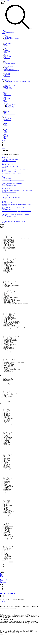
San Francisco (6, 135)
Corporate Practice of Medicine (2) (8, 239)
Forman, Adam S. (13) (6, 440)
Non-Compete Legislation (8, 88)
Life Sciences (6, 36)
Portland (5, 134)
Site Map (3, 601)
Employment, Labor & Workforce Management (11, 34)
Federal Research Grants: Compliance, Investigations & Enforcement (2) (14, 327)
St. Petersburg (6, 136)
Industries (3, 71)
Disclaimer (4, 602)
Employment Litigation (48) (7, 319)
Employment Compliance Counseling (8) (9, 248)
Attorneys (5, 31)
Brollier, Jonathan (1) (6, 416)
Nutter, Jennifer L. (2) (6, 500)
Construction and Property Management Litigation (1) (11, 300)
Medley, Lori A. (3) (6, 488)
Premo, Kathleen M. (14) (7, 512)
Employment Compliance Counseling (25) (9, 318)
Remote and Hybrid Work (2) (7, 363)
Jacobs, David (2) (6, 461)
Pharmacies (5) (5, 392)
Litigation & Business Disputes (9, 37)
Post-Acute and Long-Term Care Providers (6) (10, 394)
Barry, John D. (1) (6, 409)
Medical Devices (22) (6, 390)
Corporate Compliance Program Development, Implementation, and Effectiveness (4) (16, 303)
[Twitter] (2, 147)
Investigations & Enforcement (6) (8, 264)
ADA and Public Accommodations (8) (9, 291)
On (2, 628)
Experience (6, 55)
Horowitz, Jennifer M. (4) (7, 458)
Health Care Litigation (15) (7, 337)
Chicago (5, 125)
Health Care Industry (7, 41)
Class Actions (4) (6, 298)
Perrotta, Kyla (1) (6, 507)
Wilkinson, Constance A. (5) (7, 555)
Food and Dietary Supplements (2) (8, 383)
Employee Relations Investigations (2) (9, 247)
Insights (3, 92)
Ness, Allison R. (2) (6, 499)
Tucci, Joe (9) (5, 544)
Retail (5, 44)
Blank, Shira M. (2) (6, 411)
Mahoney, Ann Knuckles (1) (7, 478)
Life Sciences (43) (6, 346)
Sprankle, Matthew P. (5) (7, 534)
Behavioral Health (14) (6, 296)
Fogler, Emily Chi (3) (6, 439)
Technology (6, 45)
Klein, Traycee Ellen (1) (7, 466)
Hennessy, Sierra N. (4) (7, 457)
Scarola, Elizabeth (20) (6, 521)
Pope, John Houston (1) (7, 510)
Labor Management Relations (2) (8, 266)
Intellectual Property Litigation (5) (8, 342)
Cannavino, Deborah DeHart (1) (8, 418)
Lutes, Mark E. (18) (6, 477)
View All (5, 39)
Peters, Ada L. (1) (6, 508)
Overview (5, 53)
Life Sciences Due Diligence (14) (8, 347)
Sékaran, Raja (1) (6, 523)
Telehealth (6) (5, 280)
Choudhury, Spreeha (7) (7, 420)
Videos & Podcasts (7, 51)
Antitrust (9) (5, 293)
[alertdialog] (19, 622)
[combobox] (19, 228)
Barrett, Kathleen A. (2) (7, 408)
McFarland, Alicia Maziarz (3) (8, 486)
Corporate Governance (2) (7, 305)
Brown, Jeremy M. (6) (6, 417)
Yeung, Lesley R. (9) (6, 559)
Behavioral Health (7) (6, 233)
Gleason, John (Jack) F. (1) (7, 446)
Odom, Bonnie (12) (6, 503)
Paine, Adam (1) (5, 504)
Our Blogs (5, 49)
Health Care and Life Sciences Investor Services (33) (11, 336)
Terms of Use (4, 603)
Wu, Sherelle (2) (5, 557)
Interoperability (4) (6, 263)
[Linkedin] (2, 142)
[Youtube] (2, 143)
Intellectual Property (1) (7, 341)
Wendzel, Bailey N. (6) (6, 552)
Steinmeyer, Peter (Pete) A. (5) (8, 536)
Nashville (5, 131)
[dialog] (19, 607)
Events (5, 47)
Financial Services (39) (6, 382)
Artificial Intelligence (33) (7, 380)
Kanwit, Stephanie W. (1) (7, 464)
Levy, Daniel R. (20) (6, 475)
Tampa (5, 138)
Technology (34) (5, 397)
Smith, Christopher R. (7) (7, 531)
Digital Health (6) (6, 243)
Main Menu (7, 0)
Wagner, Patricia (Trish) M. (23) (8, 546)
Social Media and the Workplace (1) (8, 364)
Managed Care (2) (6, 270)
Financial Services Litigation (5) (8, 328)
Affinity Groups (8, 105)
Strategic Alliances (7, 58)
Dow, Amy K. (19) (6, 430)
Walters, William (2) (6, 547)
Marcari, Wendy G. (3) (6, 482)
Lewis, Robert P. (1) (6, 476)
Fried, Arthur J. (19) (6, 443)
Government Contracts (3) (7, 256)
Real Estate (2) (5, 361)
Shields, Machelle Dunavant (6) (8, 526)
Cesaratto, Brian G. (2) (6, 419)
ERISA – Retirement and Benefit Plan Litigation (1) (11, 323)
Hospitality (5, 42)
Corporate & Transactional (8, 65)
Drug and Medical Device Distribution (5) (9, 244)
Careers (5, 54)
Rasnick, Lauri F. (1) (6, 514)
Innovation (5, 112)
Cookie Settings (2, 28)
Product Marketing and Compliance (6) (9, 359)
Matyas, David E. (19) (6, 484)
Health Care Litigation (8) (7, 260)
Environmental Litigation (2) (7, 251)
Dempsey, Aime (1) (6, 429)
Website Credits (4, 604)
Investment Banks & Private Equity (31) (9, 388)
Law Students (6, 119)
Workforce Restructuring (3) (7, 286)
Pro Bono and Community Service (9, 114)
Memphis (5, 130)
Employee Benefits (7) (6, 246)
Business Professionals (7, 120)
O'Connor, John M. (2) (6, 502)
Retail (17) (5, 395)
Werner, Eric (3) (5, 554)
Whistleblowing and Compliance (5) (8, 371)
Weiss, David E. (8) (6, 551)
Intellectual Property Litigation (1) (8, 262)
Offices (5, 57)
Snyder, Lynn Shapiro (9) (7, 532)
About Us (3, 100)
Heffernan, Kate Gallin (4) (7, 455)
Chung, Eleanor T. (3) (6, 422)
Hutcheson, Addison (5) (7, 460)
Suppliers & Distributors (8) (7, 396)
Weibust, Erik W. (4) (6, 549)
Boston (5, 124)
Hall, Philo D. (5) (6, 452)
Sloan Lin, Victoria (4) (6, 530)
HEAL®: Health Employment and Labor (10, 85)
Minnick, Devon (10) (6, 491)
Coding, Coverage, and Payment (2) (8, 236)
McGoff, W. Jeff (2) (6, 487)
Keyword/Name (2, 226)
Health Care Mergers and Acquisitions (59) (9, 338)
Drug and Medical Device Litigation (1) (9, 245)
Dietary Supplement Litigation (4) (8, 242)
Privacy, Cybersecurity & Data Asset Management (11, 38)
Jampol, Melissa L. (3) (6, 462)
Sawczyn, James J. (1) (6, 520)
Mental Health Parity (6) (7, 271)
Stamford (5, 137)
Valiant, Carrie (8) (6, 545)
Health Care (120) (6, 334)
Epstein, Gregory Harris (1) (7, 432)
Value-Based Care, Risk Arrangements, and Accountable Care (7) (13, 369)
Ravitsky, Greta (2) (6, 515)
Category (1, 227)
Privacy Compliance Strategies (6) (8, 357)
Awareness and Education (10, 106)
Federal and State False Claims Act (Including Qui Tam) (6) (12, 326)
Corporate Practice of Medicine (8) (8, 306)
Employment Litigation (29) (7, 249)
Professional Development (10, 107)
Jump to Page (2, 0)
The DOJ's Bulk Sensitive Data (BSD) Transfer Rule (12, 84)
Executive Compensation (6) (7, 324)
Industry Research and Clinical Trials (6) (9, 339)
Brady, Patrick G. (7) (6, 414)
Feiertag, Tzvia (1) (6, 435)
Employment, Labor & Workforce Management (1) (11, 250)
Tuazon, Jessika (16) (6, 543)
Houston (5, 128)
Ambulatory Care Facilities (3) (8, 379)
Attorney (1, 403)
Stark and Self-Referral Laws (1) (8, 279)
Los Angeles (6, 129)
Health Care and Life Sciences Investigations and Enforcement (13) (13, 335)
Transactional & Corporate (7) (7, 282)
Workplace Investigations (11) (7, 374)
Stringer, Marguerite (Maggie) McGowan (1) (10, 538)
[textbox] (19, 228)
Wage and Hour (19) (6, 370)
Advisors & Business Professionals (9, 32)
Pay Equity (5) (5, 356)
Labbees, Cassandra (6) (7, 470)
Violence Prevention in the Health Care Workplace (11, 90)
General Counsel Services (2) (7, 255)
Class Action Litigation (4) (7, 235)
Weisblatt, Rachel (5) (6, 550)
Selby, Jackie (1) (5, 524)
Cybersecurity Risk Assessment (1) (8, 240)
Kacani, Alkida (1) (6, 463)
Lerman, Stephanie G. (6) (7, 474)
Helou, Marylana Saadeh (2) (7, 456)
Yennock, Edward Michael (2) (8, 558)
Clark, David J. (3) (6, 423)
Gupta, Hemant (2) (6, 451)
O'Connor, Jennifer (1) (6, 501)
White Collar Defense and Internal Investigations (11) (11, 372)
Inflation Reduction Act (7, 87)
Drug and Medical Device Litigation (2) (9, 315)
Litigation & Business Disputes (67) (8, 348)
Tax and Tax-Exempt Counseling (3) (8, 366)
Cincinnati (5, 126)
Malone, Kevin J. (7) (6, 479)
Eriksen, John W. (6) (6, 433)
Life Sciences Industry (7, 43)
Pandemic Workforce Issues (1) (8, 273)
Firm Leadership (6, 111)
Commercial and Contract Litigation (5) (9, 237)
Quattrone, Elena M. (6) (7, 513)
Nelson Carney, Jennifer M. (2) (8, 498)
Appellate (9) (5, 294)
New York (5, 132)
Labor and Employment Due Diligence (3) (9, 344)
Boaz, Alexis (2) (5, 412)
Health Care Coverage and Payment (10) (9, 258)
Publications (6, 50)
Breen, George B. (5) (6, 415)
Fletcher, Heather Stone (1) (7, 437)
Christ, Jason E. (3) (6, 421)
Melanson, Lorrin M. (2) (7, 489)
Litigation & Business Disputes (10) (8, 269)
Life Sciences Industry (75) (7, 389)
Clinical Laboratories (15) (7, 381)
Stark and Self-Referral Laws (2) (8, 365)
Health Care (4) (5, 257)
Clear (1, 560)
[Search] (17, 28)
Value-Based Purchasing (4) (7, 283)
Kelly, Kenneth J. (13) (6, 465)
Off (4, 628)
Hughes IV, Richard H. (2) (7, 459)
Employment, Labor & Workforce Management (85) (11, 321)
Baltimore (5, 123)
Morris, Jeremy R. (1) (6, 492)
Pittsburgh (5, 133)
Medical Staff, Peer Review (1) (8, 350)
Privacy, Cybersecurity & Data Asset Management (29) (11, 358)
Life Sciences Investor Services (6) (8, 268)
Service (1, 288)
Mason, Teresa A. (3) (6, 483)
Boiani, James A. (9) (6, 413)
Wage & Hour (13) (6, 284)
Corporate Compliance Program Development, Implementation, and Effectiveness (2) (16, 238)
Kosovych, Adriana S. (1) (7, 468)
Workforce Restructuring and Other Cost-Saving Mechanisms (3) (13, 373)
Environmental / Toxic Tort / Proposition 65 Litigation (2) (12, 322)
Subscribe (3, 148)
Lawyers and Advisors (7, 118)
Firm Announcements (7, 56)
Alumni (3, 139)
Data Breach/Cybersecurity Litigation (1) (9, 241)
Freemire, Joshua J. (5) (6, 442)
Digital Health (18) (6, 312)
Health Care (6, 35)
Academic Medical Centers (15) (8, 378)
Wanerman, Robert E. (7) (7, 548)
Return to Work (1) (6, 278)
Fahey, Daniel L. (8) (6, 434)
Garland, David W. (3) (6, 444)
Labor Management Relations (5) (8, 345)
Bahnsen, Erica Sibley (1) (7, 406)
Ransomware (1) (5, 360)
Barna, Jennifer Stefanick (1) (7, 407)
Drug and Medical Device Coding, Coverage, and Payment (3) (12, 313)
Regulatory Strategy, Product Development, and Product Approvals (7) (14, 362)
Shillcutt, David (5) (6, 527)
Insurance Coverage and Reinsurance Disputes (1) (11, 340)
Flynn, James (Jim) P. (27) (7, 438)
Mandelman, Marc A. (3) (7, 481)
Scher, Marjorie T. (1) (6, 522)
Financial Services (7, 73)
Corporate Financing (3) (7, 304)
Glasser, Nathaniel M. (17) (7, 445)
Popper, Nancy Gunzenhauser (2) (8, 511)
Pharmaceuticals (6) (6, 274)
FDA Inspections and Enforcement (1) (9, 325)
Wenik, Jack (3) (5, 553)
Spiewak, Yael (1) (6, 533)
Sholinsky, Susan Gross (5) (7, 528)
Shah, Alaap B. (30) (6, 525)
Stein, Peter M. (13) (6, 535)
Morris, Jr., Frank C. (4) (7, 493)
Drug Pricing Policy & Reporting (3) (8, 316)
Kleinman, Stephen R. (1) (7, 467)
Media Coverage (6, 48)
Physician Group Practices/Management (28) (10, 393)
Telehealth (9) (5, 367)
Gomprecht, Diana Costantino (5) (8, 447)
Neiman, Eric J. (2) (6, 497)
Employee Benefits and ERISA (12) (8, 317)
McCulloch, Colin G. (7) (7, 485)
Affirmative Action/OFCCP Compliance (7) (10, 292)
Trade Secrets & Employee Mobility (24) (9, 368)
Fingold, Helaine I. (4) (6, 436)
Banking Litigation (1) (6, 295)
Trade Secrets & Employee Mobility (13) (9, 281)
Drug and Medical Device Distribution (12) (9, 314)
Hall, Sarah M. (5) (6, 453)
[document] (19, 622)
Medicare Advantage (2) (7, 351)
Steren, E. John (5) (6, 537)
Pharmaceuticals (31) (6, 391)
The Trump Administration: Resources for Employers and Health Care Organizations (17, 81)
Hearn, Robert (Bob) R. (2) (7, 454)
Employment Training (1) (7, 320)
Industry (1, 375)
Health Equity (6, 86)
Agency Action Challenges (8, 82)
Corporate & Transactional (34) (8, 301)
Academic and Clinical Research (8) (8, 290)
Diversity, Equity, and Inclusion (9, 103)
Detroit (5, 127)
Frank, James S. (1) (6, 441)
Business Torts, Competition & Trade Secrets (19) (10, 297)
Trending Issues (4, 79)
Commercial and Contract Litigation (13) (9, 299)
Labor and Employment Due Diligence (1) (9, 265)
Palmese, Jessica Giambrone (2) (8, 505)
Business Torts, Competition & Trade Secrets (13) (10, 234)
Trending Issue (2, 399)
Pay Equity (6, 89)
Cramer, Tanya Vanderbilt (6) (7, 424)
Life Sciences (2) (6, 267)
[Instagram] (2, 146)
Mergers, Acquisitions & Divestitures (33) (9, 272)
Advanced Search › (3, 562)
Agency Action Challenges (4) (8, 401)
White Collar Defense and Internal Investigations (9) (11, 285)
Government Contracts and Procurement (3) (10, 333)
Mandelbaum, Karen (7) (7, 480)
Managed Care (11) (6, 349)
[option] (20, 230)
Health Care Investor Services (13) (8, 259)
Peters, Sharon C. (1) (6, 509)
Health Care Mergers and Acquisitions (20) (9, 261)
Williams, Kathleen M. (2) (7, 556)
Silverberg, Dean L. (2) (6, 529)
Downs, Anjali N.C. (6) (7, 431)
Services (3, 33)
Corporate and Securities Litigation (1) (9, 302)
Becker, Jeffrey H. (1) (6, 410)
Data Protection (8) (6, 310)
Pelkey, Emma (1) (6, 506)
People (3, 30)
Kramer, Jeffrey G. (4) (6, 469)
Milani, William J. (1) (6, 490)
